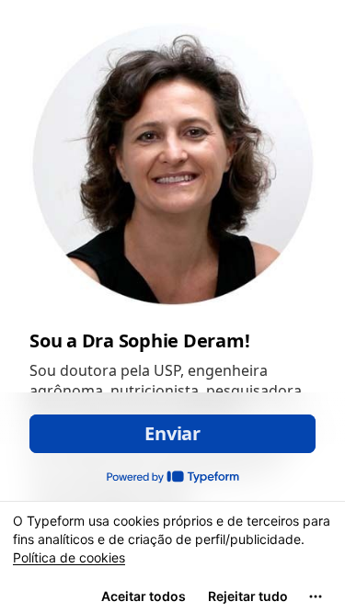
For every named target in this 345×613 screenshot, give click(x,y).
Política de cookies (69, 557)
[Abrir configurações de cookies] (315, 596)
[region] (172, 557)
